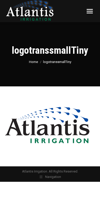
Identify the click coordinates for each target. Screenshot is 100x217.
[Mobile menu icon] (90, 11)
